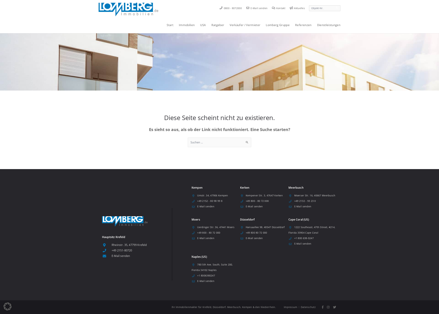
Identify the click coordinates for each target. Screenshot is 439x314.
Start (170, 25)
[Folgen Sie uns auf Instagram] (328, 307)
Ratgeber (217, 25)
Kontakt (280, 8)
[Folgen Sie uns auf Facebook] (322, 307)
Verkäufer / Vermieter (245, 25)
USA (203, 25)
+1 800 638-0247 (304, 238)
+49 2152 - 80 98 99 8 (209, 201)
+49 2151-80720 (122, 250)
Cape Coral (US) (298, 219)
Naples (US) (199, 257)
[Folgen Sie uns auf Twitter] (334, 307)
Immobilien (187, 25)
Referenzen (303, 25)
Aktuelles (299, 8)
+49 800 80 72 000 (256, 232)
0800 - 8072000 (232, 8)
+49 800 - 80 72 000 (257, 201)
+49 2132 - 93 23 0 (305, 201)
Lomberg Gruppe (278, 25)
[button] (7, 306)
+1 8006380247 (206, 275)
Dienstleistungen (328, 25)
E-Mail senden (259, 8)
